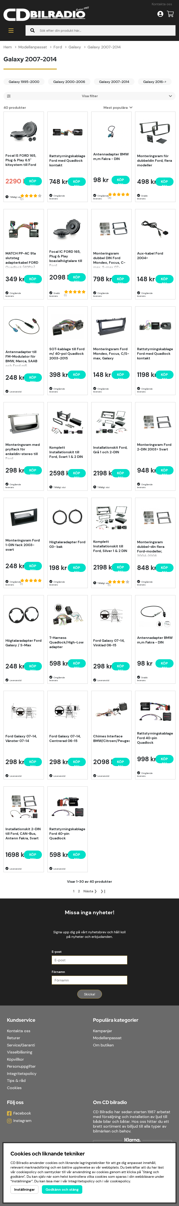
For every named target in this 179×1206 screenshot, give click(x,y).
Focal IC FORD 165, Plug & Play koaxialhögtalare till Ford (65, 258)
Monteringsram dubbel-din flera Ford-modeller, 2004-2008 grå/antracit (150, 548)
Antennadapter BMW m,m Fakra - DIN (111, 156)
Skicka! (89, 994)
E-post (57, 952)
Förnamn (58, 972)
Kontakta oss (162, 4)
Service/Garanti (21, 1045)
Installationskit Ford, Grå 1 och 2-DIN (110, 449)
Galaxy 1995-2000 (24, 81)
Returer (13, 1037)
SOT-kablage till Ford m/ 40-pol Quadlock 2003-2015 (66, 353)
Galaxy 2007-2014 (104, 47)
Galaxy (75, 47)
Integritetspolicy (21, 1073)
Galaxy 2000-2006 (69, 81)
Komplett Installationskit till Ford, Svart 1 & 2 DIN (66, 452)
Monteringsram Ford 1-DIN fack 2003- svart (22, 545)
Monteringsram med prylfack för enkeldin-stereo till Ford (22, 451)
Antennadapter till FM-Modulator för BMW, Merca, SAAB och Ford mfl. (21, 358)
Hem (7, 47)
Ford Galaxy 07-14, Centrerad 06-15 (65, 738)
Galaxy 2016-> (154, 81)
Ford (57, 47)
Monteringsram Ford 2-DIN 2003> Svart (154, 447)
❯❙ (103, 891)
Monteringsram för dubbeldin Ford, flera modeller (154, 160)
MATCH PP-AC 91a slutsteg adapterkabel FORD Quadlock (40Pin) (21, 260)
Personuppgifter (21, 1066)
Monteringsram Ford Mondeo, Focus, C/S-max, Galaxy (111, 353)
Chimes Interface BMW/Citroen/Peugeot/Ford (111, 738)
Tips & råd (16, 1080)
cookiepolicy (120, 1181)
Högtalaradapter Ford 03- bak (67, 544)
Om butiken (103, 1045)
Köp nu (32, 378)
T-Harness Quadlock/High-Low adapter (66, 642)
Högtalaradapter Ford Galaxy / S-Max (23, 642)
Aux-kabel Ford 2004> (150, 255)
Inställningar (24, 1189)
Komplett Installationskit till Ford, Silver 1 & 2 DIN (110, 546)
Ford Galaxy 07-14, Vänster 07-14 (21, 738)
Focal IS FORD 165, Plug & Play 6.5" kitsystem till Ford (20, 160)
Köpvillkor (15, 1059)
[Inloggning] (160, 14)
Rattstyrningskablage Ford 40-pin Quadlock (155, 738)
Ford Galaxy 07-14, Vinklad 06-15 (109, 642)
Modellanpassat (32, 47)
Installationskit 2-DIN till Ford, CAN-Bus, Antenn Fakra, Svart (23, 833)
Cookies (14, 1087)
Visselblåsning (19, 1052)
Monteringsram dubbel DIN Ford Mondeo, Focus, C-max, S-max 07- (109, 260)
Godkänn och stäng (62, 1189)
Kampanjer (102, 1030)
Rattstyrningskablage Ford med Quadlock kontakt (67, 160)
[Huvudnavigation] (11, 30)
